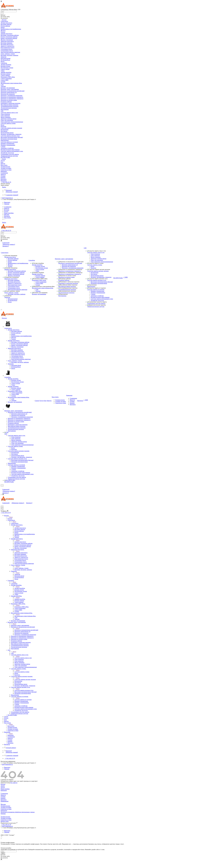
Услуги (3, 787)
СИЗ (12, 653)
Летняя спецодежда (20, 528)
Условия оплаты (5, 806)
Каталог (10, 518)
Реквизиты (4, 810)
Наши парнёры (5, 789)
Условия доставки (6, 807)
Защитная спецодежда (20, 552)
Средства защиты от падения (22, 699)
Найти (2, 853)
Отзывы (3, 796)
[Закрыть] (1, 837)
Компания (10, 735)
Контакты (3, 799)
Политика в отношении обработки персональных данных (18, 812)
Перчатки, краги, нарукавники (20, 625)
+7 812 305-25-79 (6, 182)
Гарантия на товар (6, 809)
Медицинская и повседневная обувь (25, 616)
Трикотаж (17, 574)
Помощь (3, 813)
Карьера (3, 798)
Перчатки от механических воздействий (26, 630)
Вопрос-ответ (5, 821)
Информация (4, 801)
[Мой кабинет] (1, 487)
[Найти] (2, 13)
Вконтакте (7, 202)
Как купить (11, 726)
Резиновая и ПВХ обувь (21, 607)
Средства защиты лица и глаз (23, 658)
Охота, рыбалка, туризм (21, 568)
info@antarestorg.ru (7, 198)
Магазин (3, 804)
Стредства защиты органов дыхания (25, 679)
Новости (3, 795)
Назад (11, 517)
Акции (3, 786)
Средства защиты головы (21, 671)
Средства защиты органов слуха (23, 690)
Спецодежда (14, 523)
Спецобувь (14, 583)
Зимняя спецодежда (20, 542)
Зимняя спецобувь (19, 599)
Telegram (6, 204)
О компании (4, 793)
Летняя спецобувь (19, 588)
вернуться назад (5, 782)
